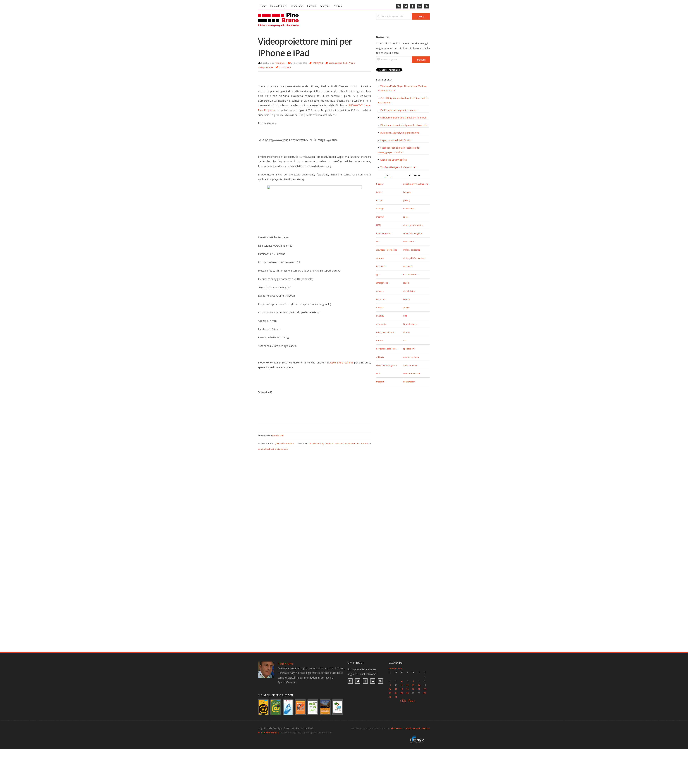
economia (381, 324)
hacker (379, 200)
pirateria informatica (413, 225)
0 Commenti (285, 67)
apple (405, 216)
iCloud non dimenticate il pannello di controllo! (404, 125)
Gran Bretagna (410, 324)
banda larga (408, 208)
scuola (406, 282)
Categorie (325, 6)
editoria (380, 357)
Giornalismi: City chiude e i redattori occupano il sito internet (338, 443)
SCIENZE (380, 315)
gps (377, 274)
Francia (406, 299)
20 (413, 689)
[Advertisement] (312, 412)
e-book (379, 340)
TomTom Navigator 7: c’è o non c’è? (398, 167)
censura (380, 291)
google (406, 307)
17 (396, 689)
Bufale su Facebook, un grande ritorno (399, 132)
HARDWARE (317, 62)
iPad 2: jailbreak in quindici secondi (398, 110)
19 (407, 689)
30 (390, 697)
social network (410, 365)
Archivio (338, 6)
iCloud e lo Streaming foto (393, 159)
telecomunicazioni (412, 373)
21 (419, 689)
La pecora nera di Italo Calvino (395, 140)
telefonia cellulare (385, 332)
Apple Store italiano (341, 362)
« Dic (403, 701)
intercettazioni (383, 233)
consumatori (409, 381)
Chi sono (311, 6)
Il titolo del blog (278, 6)
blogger (380, 183)
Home (263, 6)
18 (402, 689)
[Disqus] (314, 496)
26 (407, 693)
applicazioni (409, 348)
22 (425, 689)
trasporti (380, 381)
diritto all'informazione (414, 258)
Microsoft (380, 266)
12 (407, 685)
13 (413, 685)
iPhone (406, 332)
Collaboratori (296, 6)
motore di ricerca (411, 249)
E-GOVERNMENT (411, 274)
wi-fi (378, 373)
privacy (406, 200)
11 (402, 685)
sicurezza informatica (386, 249)
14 (419, 685)
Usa (405, 340)
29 (425, 693)
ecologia (380, 208)
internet (380, 216)
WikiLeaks (407, 266)
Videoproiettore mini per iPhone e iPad (305, 47)
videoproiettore (265, 67)
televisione (408, 241)
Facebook (381, 299)
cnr (377, 241)
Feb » (411, 701)
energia (380, 307)
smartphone (382, 282)
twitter (379, 192)
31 (396, 697)
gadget (338, 62)
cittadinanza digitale (412, 233)
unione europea (411, 357)
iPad (405, 315)
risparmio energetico (386, 365)
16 (390, 689)
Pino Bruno (280, 62)
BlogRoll (414, 175)
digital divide (409, 291)
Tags (388, 175)
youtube (380, 258)
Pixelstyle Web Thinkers (418, 728)
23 (390, 693)
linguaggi (407, 192)
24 (396, 693)
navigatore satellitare (386, 348)
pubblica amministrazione (415, 183)
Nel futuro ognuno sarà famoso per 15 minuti (403, 117)
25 (402, 693)
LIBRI (378, 225)
